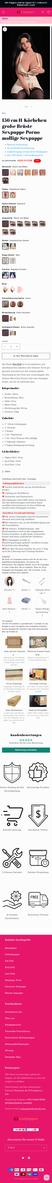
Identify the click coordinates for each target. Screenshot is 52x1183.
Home (5, 18)
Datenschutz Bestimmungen (20, 1037)
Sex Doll (9, 961)
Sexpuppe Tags (12, 1057)
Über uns (10, 1018)
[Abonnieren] (44, 1148)
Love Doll (10, 974)
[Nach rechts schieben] (31, 107)
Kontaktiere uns (13, 1012)
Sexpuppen (11, 948)
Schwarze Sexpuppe (15, 986)
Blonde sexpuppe (14, 993)
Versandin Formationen (17, 1031)
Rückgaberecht (13, 1025)
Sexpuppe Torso (13, 980)
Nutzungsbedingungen (17, 1044)
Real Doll (10, 967)
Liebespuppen (12, 954)
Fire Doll (17, 364)
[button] (3, 12)
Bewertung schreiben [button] (26, 750)
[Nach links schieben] (20, 107)
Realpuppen (22, 1179)
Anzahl (5, 341)
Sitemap (9, 1050)
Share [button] (7, 471)
